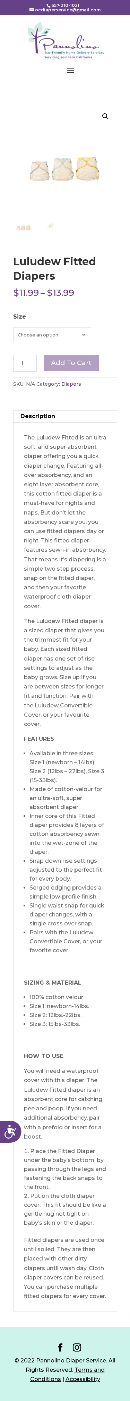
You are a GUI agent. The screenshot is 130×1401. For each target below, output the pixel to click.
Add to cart (71, 363)
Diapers (71, 384)
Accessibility (83, 1379)
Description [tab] (37, 416)
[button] (105, 116)
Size (19, 316)
